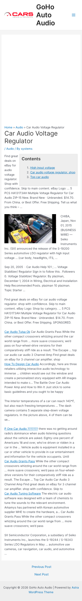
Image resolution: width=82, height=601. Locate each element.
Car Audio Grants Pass (19, 461)
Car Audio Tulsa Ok (17, 331)
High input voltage (42, 167)
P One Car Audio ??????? (21, 428)
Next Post (41, 574)
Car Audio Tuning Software (22, 493)
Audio (10, 148)
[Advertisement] (41, 82)
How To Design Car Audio (21, 364)
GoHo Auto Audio (45, 15)
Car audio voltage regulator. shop (52, 172)
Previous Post (41, 566)
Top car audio (39, 177)
